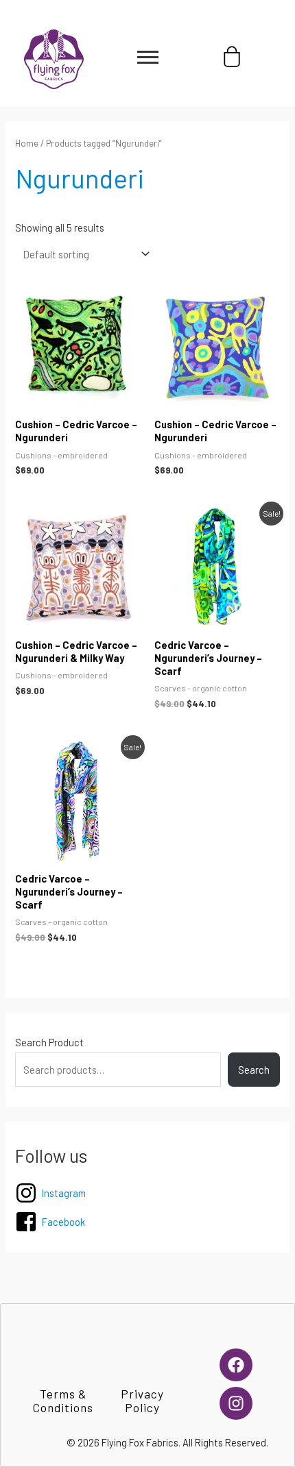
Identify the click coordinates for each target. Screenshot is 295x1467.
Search (254, 1069)
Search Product (49, 1042)
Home (26, 143)
